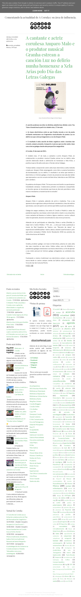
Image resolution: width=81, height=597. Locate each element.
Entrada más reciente (14, 274)
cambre (55, 357)
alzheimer (55, 331)
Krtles (32, 445)
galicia (73, 441)
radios (54, 524)
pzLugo (64, 519)
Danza (71, 391)
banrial (64, 345)
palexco (69, 505)
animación (56, 333)
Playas (55, 512)
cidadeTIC (72, 367)
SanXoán (69, 543)
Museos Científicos (36, 455)
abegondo (72, 309)
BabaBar (69, 340)
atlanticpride (57, 338)
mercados (70, 474)
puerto (55, 519)
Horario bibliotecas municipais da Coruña (21, 367)
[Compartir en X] (30, 266)
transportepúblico (58, 562)
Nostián (70, 491)
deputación (64, 395)
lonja (73, 457)
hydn (65, 448)
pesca (73, 507)
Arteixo (55, 336)
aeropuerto (69, 318)
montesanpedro (70, 476)
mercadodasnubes (58, 474)
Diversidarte (57, 398)
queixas (55, 522)
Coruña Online (34, 406)
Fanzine (55, 419)
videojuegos (58, 576)
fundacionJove (70, 436)
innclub (69, 450)
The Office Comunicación (38, 473)
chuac (59, 367)
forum (70, 433)
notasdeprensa (57, 493)
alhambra (67, 329)
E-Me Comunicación (36, 419)
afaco (54, 320)
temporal (58, 557)
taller (69, 550)
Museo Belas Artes (36, 453)
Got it (46, 11)
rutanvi (65, 531)
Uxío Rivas (33, 476)
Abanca (65, 309)
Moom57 (58, 479)
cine (70, 369)
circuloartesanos (58, 371)
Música (8, 47)
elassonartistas (66, 405)
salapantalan (68, 536)
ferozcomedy (56, 424)
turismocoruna (57, 564)
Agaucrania (56, 323)
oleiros (63, 498)
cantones (70, 357)
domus (55, 400)
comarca (56, 376)
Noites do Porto (35, 458)
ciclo (65, 367)
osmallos (66, 500)
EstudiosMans (70, 414)
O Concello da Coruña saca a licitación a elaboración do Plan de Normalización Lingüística (16, 517)
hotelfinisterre (57, 448)
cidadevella (58, 369)
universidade (56, 567)
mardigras (58, 462)
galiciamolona (58, 443)
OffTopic (14, 47)
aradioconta (64, 333)
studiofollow (57, 550)
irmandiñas (70, 452)
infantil (55, 450)
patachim (66, 507)
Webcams (69, 579)
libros (63, 457)
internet (63, 452)
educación (71, 403)
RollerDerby (57, 531)
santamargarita (57, 543)
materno (55, 469)
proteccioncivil (68, 517)
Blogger (53, 592)
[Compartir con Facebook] (32, 266)
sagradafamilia (68, 533)
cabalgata (68, 355)
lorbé (56, 460)
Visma (62, 579)
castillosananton (57, 364)
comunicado (56, 379)
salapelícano (56, 538)
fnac (63, 433)
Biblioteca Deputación (37, 394)
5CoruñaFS (56, 309)
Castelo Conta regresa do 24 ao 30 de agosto (21, 486)
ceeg (54, 367)
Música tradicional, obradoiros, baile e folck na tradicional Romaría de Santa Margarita (17, 539)
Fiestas (72, 429)
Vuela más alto (34, 481)
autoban (55, 340)
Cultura (56, 390)
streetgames (68, 548)
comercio (69, 376)
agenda (71, 322)
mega (70, 469)
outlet (58, 502)
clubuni (55, 374)
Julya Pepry (33, 442)
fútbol (67, 441)
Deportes (71, 393)
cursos (65, 391)
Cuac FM (33, 412)
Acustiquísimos (35, 386)
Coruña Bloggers (35, 404)
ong (54, 500)
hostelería (67, 445)
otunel (73, 500)
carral (70, 359)
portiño (68, 514)
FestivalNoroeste (60, 429)
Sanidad (55, 541)
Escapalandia (34, 430)
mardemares (71, 460)
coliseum (66, 374)
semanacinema (57, 545)
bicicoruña (64, 352)
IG (71, 448)
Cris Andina (33, 409)
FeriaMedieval (69, 422)
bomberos (58, 355)
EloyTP (32, 427)
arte (72, 333)
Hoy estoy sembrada (37, 440)
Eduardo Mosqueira (36, 424)
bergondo (56, 348)
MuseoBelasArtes (58, 483)
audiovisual (69, 338)
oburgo (59, 495)
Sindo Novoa (34, 466)
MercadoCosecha (58, 471)
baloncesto (56, 343)
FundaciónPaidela (63, 438)
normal (70, 488)
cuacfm (58, 388)
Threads (33, 367)
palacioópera (57, 505)
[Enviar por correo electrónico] (27, 266)
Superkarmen (34, 471)
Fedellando (33, 432)
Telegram (34, 365)
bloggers (72, 352)
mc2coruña (63, 469)
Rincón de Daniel (35, 463)
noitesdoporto (58, 488)
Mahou (62, 460)
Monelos (61, 476)
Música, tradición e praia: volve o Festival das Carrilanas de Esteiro (16, 392)
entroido (67, 412)
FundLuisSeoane (58, 441)
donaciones (62, 400)
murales (69, 481)
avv (62, 340)
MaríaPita (69, 462)
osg (59, 500)
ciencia (65, 369)
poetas (70, 512)
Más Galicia (34, 448)
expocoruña (59, 417)
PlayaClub (68, 510)
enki (54, 412)
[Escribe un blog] (29, 266)
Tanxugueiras (57, 552)
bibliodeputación (58, 350)
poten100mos (56, 517)
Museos (69, 483)
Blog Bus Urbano (35, 401)
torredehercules (68, 557)
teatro (69, 552)
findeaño (66, 431)
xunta (55, 581)
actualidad (17, 45)
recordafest (63, 526)
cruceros (72, 386)
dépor (64, 393)
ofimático (55, 498)
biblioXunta (56, 352)
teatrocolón (57, 555)
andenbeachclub (67, 331)
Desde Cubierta (35, 417)
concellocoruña (59, 381)
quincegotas (63, 522)
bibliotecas (69, 350)
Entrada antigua (69, 274)
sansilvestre (68, 541)
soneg (58, 548)
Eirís (57, 405)
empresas (70, 410)
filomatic (58, 431)
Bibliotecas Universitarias (38, 396)
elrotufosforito (65, 407)
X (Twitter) (34, 358)
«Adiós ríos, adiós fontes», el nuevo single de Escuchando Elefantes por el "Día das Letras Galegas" (16, 416)
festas (68, 424)
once (71, 498)
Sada (57, 533)
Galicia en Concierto (36, 435)
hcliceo (55, 445)
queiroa (70, 519)
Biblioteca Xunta (35, 399)
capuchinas (56, 359)
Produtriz (33, 460)
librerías (57, 457)
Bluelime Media (29, 594)
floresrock (55, 433)
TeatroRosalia (70, 555)
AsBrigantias (67, 336)
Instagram (34, 362)
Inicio (42, 274)
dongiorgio (70, 400)
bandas (55, 345)
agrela (70, 326)
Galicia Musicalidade (37, 437)
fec (62, 419)
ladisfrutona (71, 455)
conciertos (68, 383)
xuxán (61, 581)
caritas (64, 359)
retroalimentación (58, 529)
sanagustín (68, 538)
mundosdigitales (57, 481)
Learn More (37, 11)
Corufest (55, 386)
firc (72, 431)
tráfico (67, 560)
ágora (62, 326)
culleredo (68, 388)
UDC (71, 564)
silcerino (67, 545)
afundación (66, 320)
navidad (68, 486)
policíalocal (56, 514)
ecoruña (55, 403)
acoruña (10, 45)
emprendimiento (60, 410)
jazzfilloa (55, 455)
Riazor (70, 529)
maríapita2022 (68, 464)
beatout (70, 345)
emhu (73, 407)
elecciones (56, 407)
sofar (73, 545)
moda (54, 476)
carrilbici (68, 362)
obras (73, 493)
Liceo (68, 457)
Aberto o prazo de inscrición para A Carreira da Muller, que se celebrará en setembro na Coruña (17, 465)
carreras (55, 362)
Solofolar (33, 468)
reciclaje (72, 524)
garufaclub (68, 443)
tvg (66, 564)
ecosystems (62, 403)
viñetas (66, 576)
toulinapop (56, 560)
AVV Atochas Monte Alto (38, 388)
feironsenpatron (57, 422)
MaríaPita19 (56, 464)
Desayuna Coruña (35, 414)
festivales (56, 426)
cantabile (62, 357)
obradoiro (66, 493)
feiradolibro (69, 419)
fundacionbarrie (57, 436)
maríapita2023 (57, 467)
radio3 (71, 522)
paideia (69, 502)
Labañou (62, 455)
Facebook (34, 360)
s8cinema (72, 531)
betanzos (68, 348)
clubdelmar (69, 371)
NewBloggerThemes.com (55, 594)
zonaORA (68, 581)
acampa (58, 312)
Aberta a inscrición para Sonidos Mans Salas (21, 440)
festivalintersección (68, 426)
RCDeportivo (63, 524)
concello (68, 379)
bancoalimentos (67, 343)
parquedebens (57, 507)
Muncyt (32, 450)
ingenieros (62, 450)
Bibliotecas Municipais (37, 391)
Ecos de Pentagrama (36, 422)
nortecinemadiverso (58, 491)
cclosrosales (68, 364)
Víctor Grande (34, 479)
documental (69, 398)
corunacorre (63, 386)
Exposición (68, 417)
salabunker (56, 536)
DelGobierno (56, 393)
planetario (58, 510)
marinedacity (68, 467)
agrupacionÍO (57, 329)
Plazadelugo (62, 512)
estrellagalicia (57, 414)
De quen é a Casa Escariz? (15, 524)
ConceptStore (56, 383)
